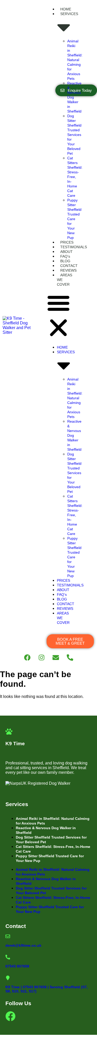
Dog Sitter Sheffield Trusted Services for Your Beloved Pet (74, 134)
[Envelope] (55, 657)
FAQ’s (65, 256)
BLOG (65, 261)
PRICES (66, 242)
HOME (65, 9)
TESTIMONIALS (73, 247)
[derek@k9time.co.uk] (7, 936)
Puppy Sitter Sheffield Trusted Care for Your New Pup (74, 219)
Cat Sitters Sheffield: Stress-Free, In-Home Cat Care (75, 177)
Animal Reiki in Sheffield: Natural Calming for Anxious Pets (75, 60)
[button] (58, 316)
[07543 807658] (7, 957)
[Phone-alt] (69, 657)
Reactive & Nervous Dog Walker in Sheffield (46, 830)
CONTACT (69, 266)
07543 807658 (17, 966)
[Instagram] (41, 657)
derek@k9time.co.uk (23, 945)
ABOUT (66, 252)
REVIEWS (68, 270)
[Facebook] (27, 657)
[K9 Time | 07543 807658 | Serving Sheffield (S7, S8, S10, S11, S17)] (7, 978)
